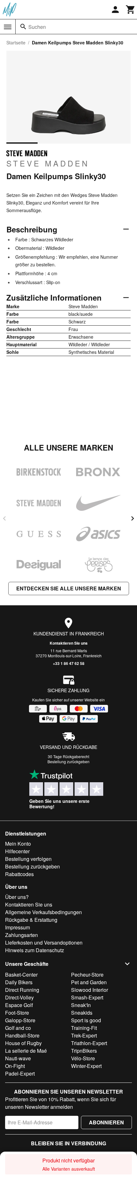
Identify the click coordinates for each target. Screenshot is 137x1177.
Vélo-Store (83, 1058)
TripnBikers (84, 1050)
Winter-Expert (86, 1066)
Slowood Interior (89, 989)
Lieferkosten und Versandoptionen (44, 942)
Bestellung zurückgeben (68, 761)
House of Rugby (23, 1043)
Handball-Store (22, 1035)
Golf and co (18, 1027)
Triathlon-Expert (89, 1043)
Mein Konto (18, 843)
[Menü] (7, 27)
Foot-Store (17, 1012)
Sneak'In (81, 1005)
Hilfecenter (17, 851)
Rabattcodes (19, 874)
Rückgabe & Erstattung (31, 919)
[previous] (4, 518)
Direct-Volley (19, 997)
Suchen (37, 26)
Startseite (15, 42)
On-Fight (15, 1066)
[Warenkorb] (131, 9)
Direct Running (22, 989)
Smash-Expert (87, 997)
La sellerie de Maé (26, 1050)
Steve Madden (47, 163)
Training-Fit (84, 1027)
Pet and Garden (89, 982)
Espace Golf (19, 1005)
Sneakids (81, 1012)
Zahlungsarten (21, 935)
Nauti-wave (18, 1058)
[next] (132, 518)
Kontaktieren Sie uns (69, 643)
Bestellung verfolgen (28, 858)
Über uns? (17, 897)
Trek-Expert (84, 1035)
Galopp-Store (20, 1020)
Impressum (17, 927)
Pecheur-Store (87, 974)
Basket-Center (21, 974)
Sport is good (86, 1020)
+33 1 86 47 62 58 (68, 663)
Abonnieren (106, 1122)
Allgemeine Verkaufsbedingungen (43, 912)
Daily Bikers (18, 982)
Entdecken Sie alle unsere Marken (68, 588)
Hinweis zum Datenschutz (34, 950)
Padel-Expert (20, 1073)
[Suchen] (23, 26)
